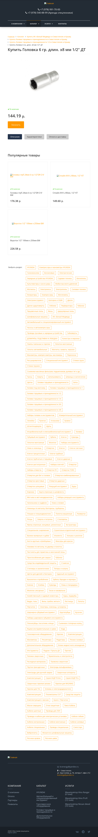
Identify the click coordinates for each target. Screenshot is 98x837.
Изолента (58, 535)
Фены (50, 311)
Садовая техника (65, 278)
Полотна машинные (64, 514)
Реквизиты (13, 804)
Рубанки (81, 306)
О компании (16, 24)
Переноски (71, 355)
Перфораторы (67, 306)
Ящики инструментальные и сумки (41, 629)
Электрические (65, 273)
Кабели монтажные (57, 722)
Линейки (30, 421)
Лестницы (69, 601)
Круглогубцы (65, 612)
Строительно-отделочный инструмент (70, 530)
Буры (74, 486)
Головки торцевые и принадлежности (52, 382)
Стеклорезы (62, 519)
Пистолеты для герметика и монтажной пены (46, 552)
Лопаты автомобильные (37, 349)
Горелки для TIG (33, 689)
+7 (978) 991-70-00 (50, 9)
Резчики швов (51, 738)
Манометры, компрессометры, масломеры (44, 355)
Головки (79, 432)
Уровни (67, 421)
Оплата (11, 796)
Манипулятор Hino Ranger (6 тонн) (77, 793)
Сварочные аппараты (66, 672)
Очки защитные (52, 705)
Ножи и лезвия (58, 503)
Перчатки (31, 607)
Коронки (30, 492)
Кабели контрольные (36, 722)
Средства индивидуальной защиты (41, 563)
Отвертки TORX (68, 470)
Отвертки (50, 448)
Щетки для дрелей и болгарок (39, 574)
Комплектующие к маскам (38, 700)
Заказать (15, 124)
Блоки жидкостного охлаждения (71, 645)
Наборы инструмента (70, 442)
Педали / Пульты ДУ (51, 650)
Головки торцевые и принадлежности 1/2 (44, 393)
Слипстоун (77, 727)
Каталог (33, 24)
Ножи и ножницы (34, 448)
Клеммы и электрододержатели (58, 689)
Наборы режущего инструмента (70, 497)
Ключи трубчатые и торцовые (39, 459)
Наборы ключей (57, 464)
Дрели (70, 300)
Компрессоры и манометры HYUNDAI (54, 267)
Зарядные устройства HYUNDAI (40, 278)
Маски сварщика (34, 705)
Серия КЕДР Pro (72, 678)
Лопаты (81, 601)
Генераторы (32, 295)
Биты (75, 382)
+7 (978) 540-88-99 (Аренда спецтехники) (50, 12)
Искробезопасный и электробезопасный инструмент (49, 432)
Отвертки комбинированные (67, 475)
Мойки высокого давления (66, 284)
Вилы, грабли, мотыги (51, 601)
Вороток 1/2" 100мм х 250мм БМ (25, 240)
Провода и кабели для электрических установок (47, 716)
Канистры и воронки (70, 338)
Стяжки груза (78, 360)
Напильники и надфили (37, 503)
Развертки (81, 514)
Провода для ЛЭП (53, 711)
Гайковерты (72, 333)
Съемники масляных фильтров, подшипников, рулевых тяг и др (53, 371)
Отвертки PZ (51, 470)
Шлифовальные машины (37, 317)
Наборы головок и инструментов (40, 415)
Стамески (65, 563)
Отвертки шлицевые (35, 486)
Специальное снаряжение (38, 530)
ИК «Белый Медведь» (61, 317)
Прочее (68, 650)
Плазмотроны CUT (53, 694)
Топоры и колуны (61, 568)
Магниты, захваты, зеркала (63, 349)
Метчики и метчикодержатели (39, 497)
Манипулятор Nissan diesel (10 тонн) (77, 805)
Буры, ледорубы (70, 596)
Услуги (48, 24)
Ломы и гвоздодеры (69, 585)
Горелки (60, 634)
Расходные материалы (36, 661)
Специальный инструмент (57, 360)
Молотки (52, 442)
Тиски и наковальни (57, 590)
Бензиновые (49, 273)
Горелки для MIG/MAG (64, 683)
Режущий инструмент (58, 486)
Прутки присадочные (36, 667)
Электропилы (61, 289)
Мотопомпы (63, 295)
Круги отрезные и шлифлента (51, 492)
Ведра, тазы (32, 601)
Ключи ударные (63, 459)
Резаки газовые (76, 640)
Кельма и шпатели (74, 535)
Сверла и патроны (44, 519)
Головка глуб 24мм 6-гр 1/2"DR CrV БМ (26, 194)
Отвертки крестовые (35, 481)
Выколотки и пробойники (37, 579)
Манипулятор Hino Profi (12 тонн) (76, 799)
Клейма (41, 585)
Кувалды (75, 437)
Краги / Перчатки (61, 700)
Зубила (53, 437)
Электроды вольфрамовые (61, 667)
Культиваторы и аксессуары (38, 284)
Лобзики (52, 306)
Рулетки (42, 421)
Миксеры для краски (64, 541)
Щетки (30, 382)
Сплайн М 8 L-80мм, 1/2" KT (65, 193)
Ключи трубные (56, 453)
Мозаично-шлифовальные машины (57, 733)
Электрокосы (45, 289)
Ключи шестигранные (36, 464)
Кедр (63, 629)
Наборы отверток (34, 470)
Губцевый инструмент (36, 437)
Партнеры (12, 800)
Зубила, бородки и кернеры (64, 579)
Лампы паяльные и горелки (38, 344)
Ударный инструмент (65, 574)
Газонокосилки (33, 273)
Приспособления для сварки (39, 557)
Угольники (55, 421)
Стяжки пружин (33, 366)
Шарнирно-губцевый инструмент (41, 612)
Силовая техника (79, 289)
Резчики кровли (33, 738)
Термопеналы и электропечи (60, 656)
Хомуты (40, 377)
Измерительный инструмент (71, 415)
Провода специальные (59, 727)
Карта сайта (12, 832)
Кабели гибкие (78, 716)
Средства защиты (73, 694)
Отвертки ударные (57, 481)
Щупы (48, 426)
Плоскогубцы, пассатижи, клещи (40, 623)
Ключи (64, 437)
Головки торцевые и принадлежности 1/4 (44, 399)
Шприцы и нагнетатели (75, 377)
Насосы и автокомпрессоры (38, 327)
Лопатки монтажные (63, 344)
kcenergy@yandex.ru (69, 766)
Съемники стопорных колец (70, 623)
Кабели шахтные (34, 711)
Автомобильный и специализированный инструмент (49, 322)
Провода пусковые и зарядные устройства (44, 333)
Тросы (29, 377)
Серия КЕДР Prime (53, 678)
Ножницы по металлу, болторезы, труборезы (45, 508)
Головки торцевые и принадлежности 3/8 (44, 410)
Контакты (62, 24)
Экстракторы (71, 525)
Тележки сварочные (35, 656)
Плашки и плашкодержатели (39, 514)
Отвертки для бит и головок (38, 475)
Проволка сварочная (59, 661)
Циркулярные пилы (66, 311)
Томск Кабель (69, 705)
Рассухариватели (34, 360)
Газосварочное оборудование (39, 634)
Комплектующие (75, 634)
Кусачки (78, 612)
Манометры (32, 640)
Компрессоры (47, 295)
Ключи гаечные (76, 448)
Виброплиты (32, 733)
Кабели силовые (77, 722)
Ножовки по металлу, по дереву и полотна (44, 547)
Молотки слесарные (35, 590)
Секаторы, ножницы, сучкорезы (53, 607)
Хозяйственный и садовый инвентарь (43, 596)
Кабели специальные (36, 727)
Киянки (30, 585)
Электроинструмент (35, 300)
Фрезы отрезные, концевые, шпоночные (44, 525)
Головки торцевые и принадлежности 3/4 (44, 404)
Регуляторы (47, 640)
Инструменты (32, 650)
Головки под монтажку (36, 388)
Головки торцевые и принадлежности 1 (66, 388)
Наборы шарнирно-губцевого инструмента (45, 618)
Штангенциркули (34, 426)
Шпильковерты (54, 377)
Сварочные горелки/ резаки (38, 683)
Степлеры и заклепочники (38, 568)
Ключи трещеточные (36, 453)
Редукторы (60, 640)
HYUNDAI (31, 267)
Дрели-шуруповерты (35, 306)
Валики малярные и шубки (38, 535)
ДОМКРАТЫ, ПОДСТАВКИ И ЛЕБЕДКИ (42, 338)
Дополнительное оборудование (40, 645)
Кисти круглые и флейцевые (39, 541)
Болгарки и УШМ (56, 300)
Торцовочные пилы (35, 311)
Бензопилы (81, 278)
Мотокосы (31, 289)
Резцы (29, 519)
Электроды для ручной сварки (39, 672)
